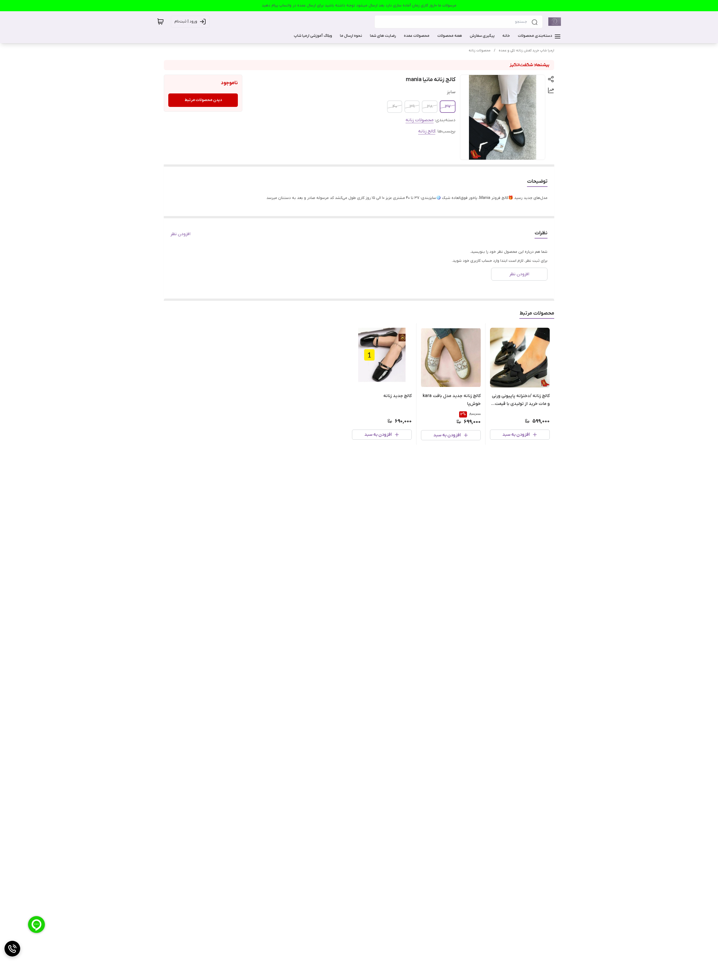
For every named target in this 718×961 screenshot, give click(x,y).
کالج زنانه (426, 131)
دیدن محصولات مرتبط (203, 100)
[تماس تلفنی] (12, 949)
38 (429, 106)
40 (394, 106)
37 (447, 106)
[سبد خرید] (160, 21)
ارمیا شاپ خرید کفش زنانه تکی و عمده (526, 50)
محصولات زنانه (480, 50)
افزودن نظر (180, 234)
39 (412, 106)
